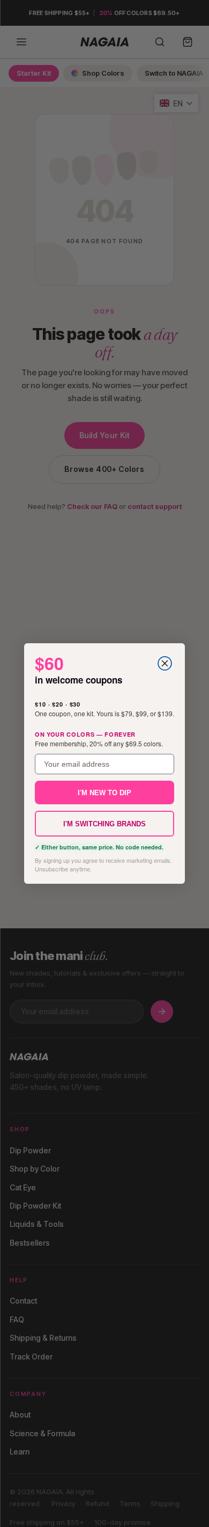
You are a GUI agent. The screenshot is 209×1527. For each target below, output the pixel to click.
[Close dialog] (164, 663)
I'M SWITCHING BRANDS (104, 824)
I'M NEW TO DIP (104, 793)
